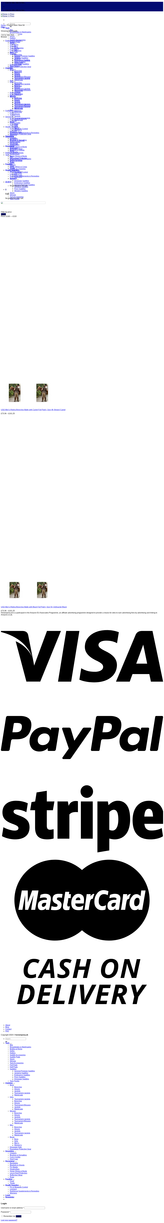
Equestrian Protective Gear (20, 134)
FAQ (7, 1031)
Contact (8, 1029)
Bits (11, 157)
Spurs (12, 44)
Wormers (13, 135)
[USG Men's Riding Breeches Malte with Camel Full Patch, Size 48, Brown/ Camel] (28, 406)
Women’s (18, 130)
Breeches (18, 112)
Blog (7, 1027)
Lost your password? (9, 1220)
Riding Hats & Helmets (14, 153)
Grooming (9, 117)
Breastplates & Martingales (20, 32)
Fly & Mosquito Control (19, 129)
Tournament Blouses (22, 77)
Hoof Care (14, 125)
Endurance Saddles (22, 183)
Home (3, 25)
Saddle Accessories (18, 169)
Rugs (12, 151)
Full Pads (13, 50)
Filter (3, 214)
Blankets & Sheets (17, 150)
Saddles (13, 179)
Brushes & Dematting (18, 119)
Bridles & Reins (16, 161)
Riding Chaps (15, 93)
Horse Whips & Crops (18, 167)
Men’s (16, 1143)
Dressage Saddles (21, 64)
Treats (12, 115)
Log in (19, 1216)
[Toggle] (22, 41)
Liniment (13, 174)
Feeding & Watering (13, 111)
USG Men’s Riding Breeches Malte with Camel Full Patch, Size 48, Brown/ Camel (33, 410)
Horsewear (9, 137)
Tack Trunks (14, 199)
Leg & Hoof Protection (18, 1173)
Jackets (17, 116)
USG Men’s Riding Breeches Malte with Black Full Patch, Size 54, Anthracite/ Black (34, 607)
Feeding (8, 164)
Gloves (17, 114)
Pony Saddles (19, 189)
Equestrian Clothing (13, 41)
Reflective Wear (16, 149)
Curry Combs (15, 123)
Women (13, 97)
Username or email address (12, 1208)
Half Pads (18, 175)
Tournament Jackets (22, 84)
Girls (11, 82)
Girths (12, 36)
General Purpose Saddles (24, 56)
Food (12, 113)
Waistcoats (18, 80)
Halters (13, 38)
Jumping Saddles (21, 58)
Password (5, 1212)
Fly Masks (14, 143)
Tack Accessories (17, 197)
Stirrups (13, 195)
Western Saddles (21, 191)
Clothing (9, 68)
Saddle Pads (15, 42)
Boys (12, 70)
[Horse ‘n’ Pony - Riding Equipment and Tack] (7, 15)
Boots (12, 43)
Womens (17, 51)
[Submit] (11, 26)
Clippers (13, 121)
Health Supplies (11, 127)
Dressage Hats (16, 65)
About (7, 1025)
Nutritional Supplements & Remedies (24, 176)
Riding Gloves (15, 95)
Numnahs (18, 177)
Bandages (14, 139)
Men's (16, 49)
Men (11, 81)
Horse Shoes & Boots (18, 156)
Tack (7, 28)
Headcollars (14, 154)
